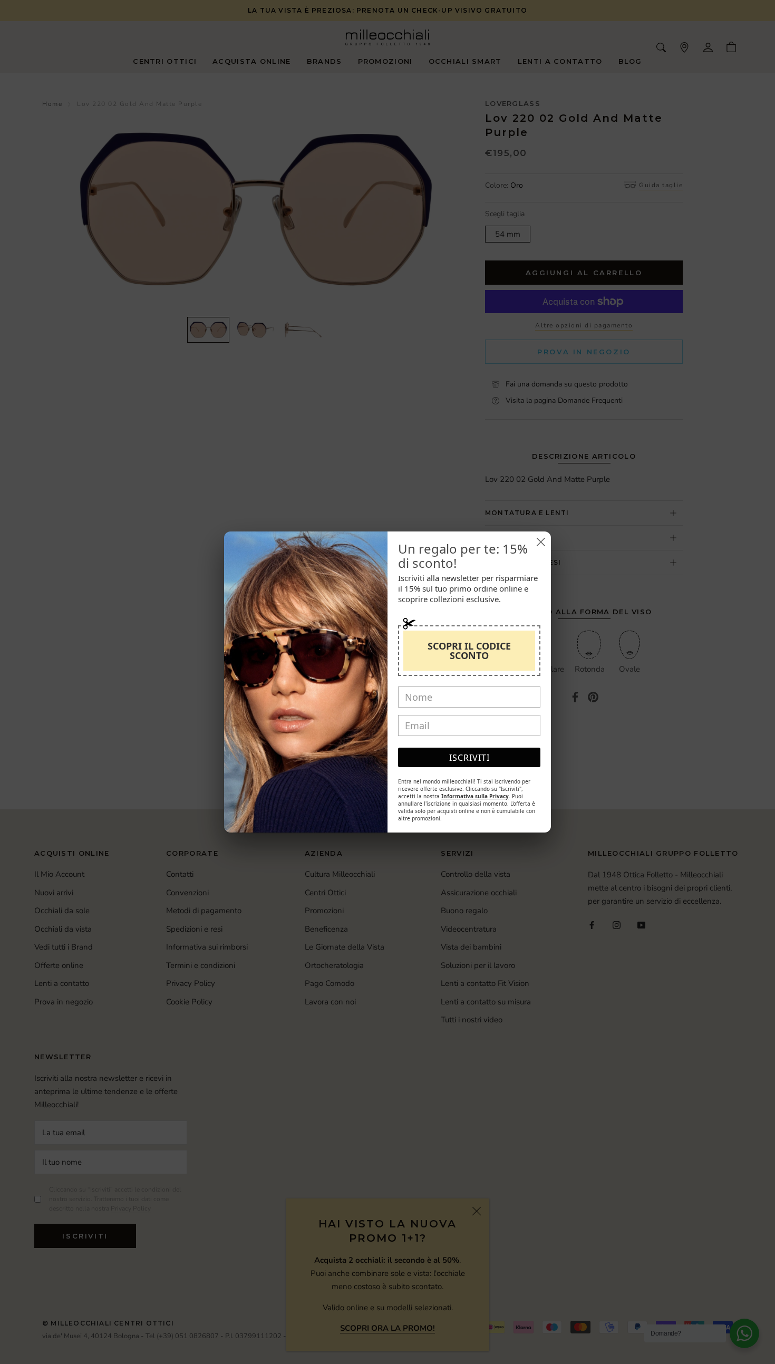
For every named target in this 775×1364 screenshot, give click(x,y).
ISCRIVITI (469, 757)
